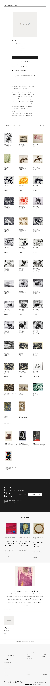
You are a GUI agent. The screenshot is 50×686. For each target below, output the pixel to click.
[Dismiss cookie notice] (42, 684)
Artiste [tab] (17, 81)
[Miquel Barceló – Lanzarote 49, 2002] (38, 282)
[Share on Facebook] (18, 66)
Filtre (41, 125)
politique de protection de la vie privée (14, 682)
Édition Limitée (22, 46)
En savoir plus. (32, 76)
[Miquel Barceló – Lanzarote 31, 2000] (23, 262)
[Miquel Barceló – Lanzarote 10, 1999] (23, 200)
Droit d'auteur (7, 681)
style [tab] (20, 81)
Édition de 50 (22, 52)
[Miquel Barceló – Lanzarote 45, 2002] (23, 138)
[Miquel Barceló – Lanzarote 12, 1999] (9, 220)
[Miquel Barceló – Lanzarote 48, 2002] (23, 282)
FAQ (27, 654)
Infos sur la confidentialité (37, 684)
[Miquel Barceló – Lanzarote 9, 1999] (9, 200)
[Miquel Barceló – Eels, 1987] (38, 386)
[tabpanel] (23, 103)
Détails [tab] (13, 81)
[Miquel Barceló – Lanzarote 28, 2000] (9, 262)
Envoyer (45, 674)
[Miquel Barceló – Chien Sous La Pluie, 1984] (9, 406)
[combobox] (25, 5)
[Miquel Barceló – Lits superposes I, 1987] (23, 406)
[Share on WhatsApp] (26, 66)
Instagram (44, 652)
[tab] (7, 126)
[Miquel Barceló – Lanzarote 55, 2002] (9, 324)
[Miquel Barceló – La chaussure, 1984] (23, 344)
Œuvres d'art (29, 658)
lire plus (7, 556)
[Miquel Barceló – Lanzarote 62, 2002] (9, 138)
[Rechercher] (44, 5)
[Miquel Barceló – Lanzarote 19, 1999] (38, 220)
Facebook (44, 654)
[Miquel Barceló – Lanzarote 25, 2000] (23, 241)
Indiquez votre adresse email (20, 491)
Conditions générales (19, 681)
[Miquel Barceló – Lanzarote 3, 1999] (38, 158)
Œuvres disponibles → (25, 61)
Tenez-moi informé (25, 57)
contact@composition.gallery (9, 655)
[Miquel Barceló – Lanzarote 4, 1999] (9, 179)
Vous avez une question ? (20, 70)
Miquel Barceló (17, 9)
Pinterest (43, 656)
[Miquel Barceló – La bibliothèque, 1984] (23, 365)
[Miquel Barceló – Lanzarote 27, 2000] (38, 241)
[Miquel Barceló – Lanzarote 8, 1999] (38, 179)
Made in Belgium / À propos (31, 652)
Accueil (6, 9)
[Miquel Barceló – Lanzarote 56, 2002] (23, 324)
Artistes (11, 9)
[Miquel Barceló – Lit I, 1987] (23, 386)
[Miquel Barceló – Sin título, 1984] (38, 365)
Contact (28, 660)
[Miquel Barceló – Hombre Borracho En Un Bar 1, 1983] (9, 386)
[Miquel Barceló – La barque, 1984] (9, 365)
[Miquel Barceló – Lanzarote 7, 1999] (23, 179)
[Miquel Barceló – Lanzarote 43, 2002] (9, 282)
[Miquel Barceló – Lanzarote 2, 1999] (23, 158)
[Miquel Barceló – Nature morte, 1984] (38, 344)
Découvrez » (25, 605)
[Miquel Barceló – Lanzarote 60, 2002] (38, 324)
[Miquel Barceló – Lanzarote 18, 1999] (23, 220)
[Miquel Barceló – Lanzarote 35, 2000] (38, 262)
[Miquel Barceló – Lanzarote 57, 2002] (23, 303)
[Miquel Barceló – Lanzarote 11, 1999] (38, 200)
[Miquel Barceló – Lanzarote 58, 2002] (38, 303)
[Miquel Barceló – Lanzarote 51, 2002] (9, 303)
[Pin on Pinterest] (23, 66)
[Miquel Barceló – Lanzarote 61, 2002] (9, 344)
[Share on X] (21, 66)
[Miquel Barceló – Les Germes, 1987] (9, 158)
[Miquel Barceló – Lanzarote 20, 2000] (38, 138)
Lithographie (22, 48)
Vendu (21, 54)
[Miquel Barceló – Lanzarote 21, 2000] (9, 241)
